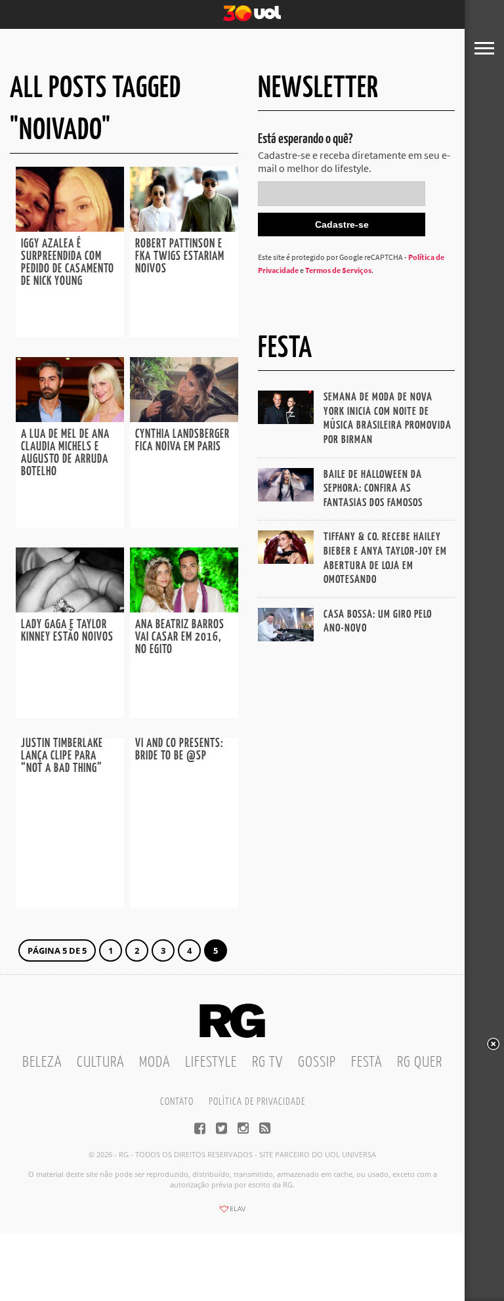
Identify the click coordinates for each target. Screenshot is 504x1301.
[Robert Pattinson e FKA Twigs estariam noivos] (184, 227)
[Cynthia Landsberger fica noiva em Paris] (184, 418)
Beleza (42, 1062)
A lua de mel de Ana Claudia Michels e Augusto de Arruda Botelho (65, 453)
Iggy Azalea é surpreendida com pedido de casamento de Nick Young (67, 263)
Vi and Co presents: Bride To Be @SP (179, 750)
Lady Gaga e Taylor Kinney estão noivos (67, 631)
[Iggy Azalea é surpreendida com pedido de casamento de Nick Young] (70, 227)
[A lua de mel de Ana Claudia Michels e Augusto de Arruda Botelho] (70, 418)
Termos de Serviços (338, 270)
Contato (177, 1102)
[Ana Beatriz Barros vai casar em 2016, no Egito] (184, 608)
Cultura (100, 1062)
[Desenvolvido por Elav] (232, 1213)
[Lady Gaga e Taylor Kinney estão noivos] (70, 608)
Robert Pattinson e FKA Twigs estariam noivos (179, 256)
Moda (154, 1062)
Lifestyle (211, 1062)
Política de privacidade (257, 1102)
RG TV (267, 1062)
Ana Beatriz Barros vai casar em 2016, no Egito (179, 637)
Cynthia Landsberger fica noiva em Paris (182, 441)
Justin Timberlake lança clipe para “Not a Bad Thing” (62, 756)
